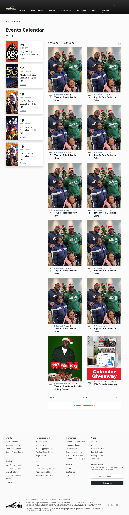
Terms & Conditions (31, 499)
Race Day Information (15, 465)
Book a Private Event (14, 452)
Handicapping (37, 10)
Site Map (53, 499)
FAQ (46, 499)
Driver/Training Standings (46, 468)
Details (23, 58)
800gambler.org (46, 510)
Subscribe (107, 483)
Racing (22, 10)
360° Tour (95, 459)
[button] (120, 5)
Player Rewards (42, 455)
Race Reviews (41, 445)
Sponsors (9, 482)
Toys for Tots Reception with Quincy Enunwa (68, 388)
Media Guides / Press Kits (46, 475)
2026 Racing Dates (13, 468)
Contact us (106, 11)
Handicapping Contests (45, 448)
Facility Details (97, 452)
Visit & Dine (66, 10)
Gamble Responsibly (64, 499)
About (68, 468)
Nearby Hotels (97, 455)
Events (52, 10)
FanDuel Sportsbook (44, 452)
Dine (93, 445)
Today (85, 397)
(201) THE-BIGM (88, 503)
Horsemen (81, 10)
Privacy (41, 499)
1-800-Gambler (32, 510)
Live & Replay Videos (14, 472)
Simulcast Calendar (13, 475)
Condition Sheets (73, 445)
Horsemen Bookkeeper (75, 459)
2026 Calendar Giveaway (105, 384)
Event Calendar (12, 442)
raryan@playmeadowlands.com (85, 506)
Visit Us (94, 442)
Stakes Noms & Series (75, 455)
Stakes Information (74, 452)
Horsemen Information (75, 442)
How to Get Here (98, 448)
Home (8, 21)
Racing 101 (10, 478)
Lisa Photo (70, 475)
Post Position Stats (43, 472)
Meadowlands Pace (14, 445)
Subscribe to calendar (83, 405)
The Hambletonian (13, 448)
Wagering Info (41, 442)
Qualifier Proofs (72, 448)
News (94, 10)
